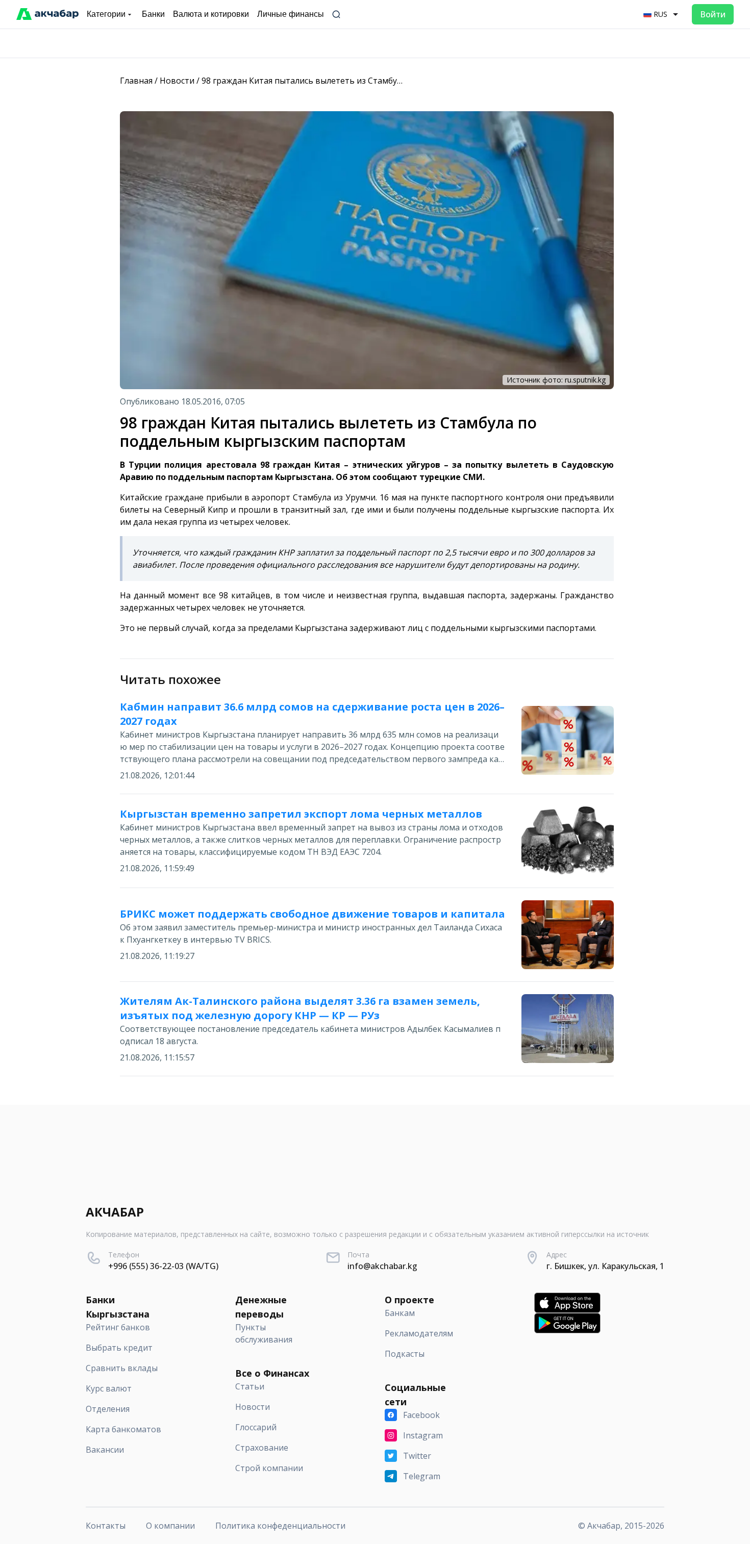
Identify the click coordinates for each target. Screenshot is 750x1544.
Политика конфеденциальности (280, 1525)
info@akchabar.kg (382, 1266)
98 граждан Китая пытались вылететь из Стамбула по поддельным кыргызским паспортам (385, 80)
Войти (713, 14)
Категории (106, 14)
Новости (177, 80)
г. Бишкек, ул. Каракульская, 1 (605, 1266)
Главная (136, 80)
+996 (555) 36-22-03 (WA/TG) (163, 1266)
